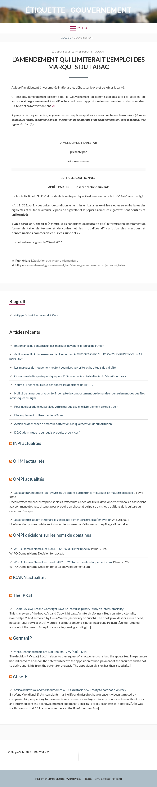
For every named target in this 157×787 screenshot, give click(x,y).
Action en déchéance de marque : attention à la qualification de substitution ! (63, 424)
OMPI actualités (28, 479)
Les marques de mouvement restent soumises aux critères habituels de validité (65, 367)
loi (67, 265)
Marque (75, 265)
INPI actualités (27, 443)
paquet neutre (90, 265)
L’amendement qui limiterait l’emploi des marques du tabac (78, 63)
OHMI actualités (29, 461)
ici (53, 106)
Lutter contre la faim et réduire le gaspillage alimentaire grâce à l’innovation (62, 519)
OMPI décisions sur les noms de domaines (52, 535)
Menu (82, 28)
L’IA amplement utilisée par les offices (38, 415)
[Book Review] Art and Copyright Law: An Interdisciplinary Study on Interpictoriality (68, 608)
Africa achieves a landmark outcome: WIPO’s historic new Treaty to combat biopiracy (70, 690)
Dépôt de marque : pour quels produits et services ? (47, 432)
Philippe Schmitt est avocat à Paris (36, 315)
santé (113, 265)
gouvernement (54, 265)
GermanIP (22, 638)
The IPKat (22, 595)
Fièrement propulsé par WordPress (58, 778)
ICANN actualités (29, 577)
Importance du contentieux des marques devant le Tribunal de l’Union (59, 345)
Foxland (116, 778)
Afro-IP (20, 676)
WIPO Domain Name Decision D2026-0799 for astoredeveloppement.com (63, 562)
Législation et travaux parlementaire (54, 260)
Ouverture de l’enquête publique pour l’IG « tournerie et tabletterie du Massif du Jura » (70, 376)
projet (105, 265)
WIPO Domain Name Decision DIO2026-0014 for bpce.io (52, 548)
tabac (122, 265)
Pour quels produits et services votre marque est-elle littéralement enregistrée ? (66, 406)
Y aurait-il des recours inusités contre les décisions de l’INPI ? (53, 384)
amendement (35, 265)
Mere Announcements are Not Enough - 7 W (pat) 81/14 (50, 651)
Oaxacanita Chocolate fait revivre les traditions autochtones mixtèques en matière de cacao (73, 492)
